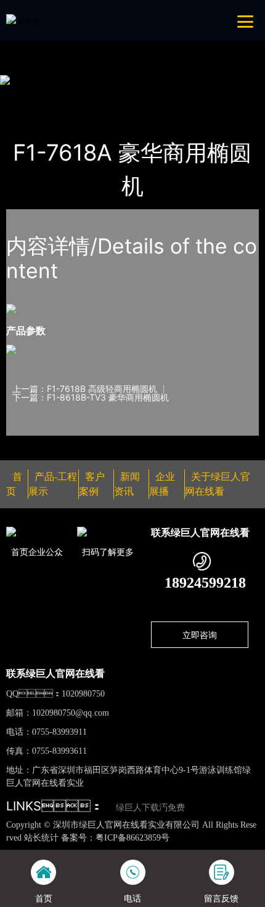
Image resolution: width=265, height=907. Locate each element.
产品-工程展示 (78, 95)
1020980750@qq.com (70, 712)
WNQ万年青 (144, 95)
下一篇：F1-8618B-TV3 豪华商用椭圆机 (90, 397)
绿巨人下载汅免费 (150, 807)
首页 (27, 95)
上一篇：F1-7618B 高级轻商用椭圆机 (84, 389)
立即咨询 (199, 634)
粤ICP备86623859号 (132, 837)
